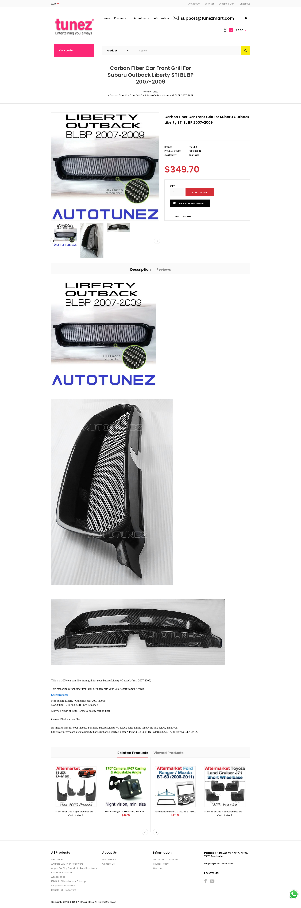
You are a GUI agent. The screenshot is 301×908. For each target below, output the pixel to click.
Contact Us (108, 863)
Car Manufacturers (61, 872)
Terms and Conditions (165, 859)
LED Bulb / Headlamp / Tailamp (68, 881)
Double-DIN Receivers (63, 890)
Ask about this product (192, 203)
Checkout (245, 3)
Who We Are (109, 859)
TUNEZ (155, 91)
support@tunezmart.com (207, 18)
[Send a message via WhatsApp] (293, 894)
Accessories (58, 877)
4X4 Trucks (57, 859)
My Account (194, 3)
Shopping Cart (226, 3)
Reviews (163, 269)
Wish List (209, 3)
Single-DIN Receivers (63, 885)
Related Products (132, 752)
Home (146, 91)
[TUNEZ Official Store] (74, 37)
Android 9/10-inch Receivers (67, 863)
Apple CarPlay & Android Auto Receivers (74, 868)
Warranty (158, 868)
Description (140, 269)
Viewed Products (168, 752)
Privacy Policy (160, 863)
